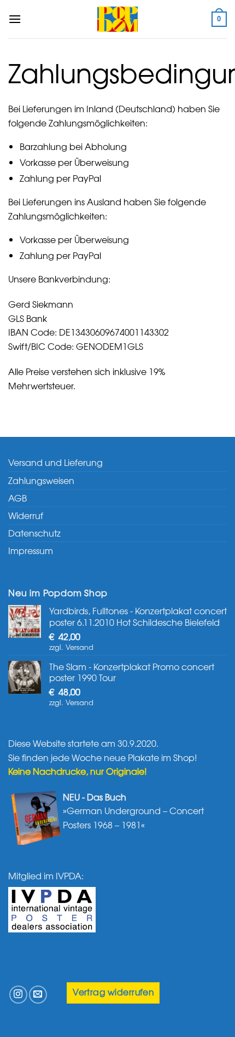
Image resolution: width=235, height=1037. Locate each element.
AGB (17, 497)
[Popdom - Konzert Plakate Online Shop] (117, 19)
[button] (14, 18)
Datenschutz (34, 532)
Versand (79, 647)
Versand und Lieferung (55, 462)
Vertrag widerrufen (113, 992)
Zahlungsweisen (41, 480)
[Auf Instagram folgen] (18, 995)
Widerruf (25, 515)
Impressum (30, 550)
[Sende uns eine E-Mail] (38, 995)
